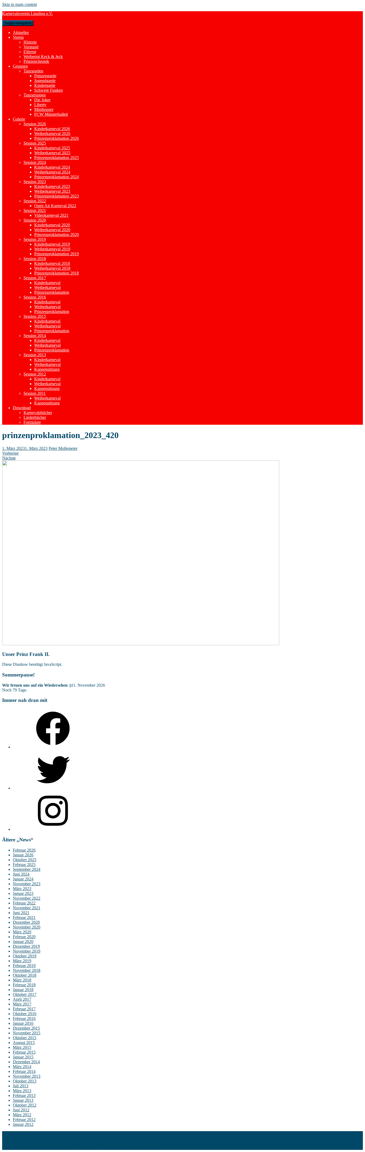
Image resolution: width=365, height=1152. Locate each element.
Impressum (22, 1138)
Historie (30, 42)
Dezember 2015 (26, 1028)
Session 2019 (35, 239)
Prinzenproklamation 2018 (56, 273)
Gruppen (20, 66)
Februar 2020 (24, 936)
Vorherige (10, 453)
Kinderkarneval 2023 (52, 186)
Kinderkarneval (47, 282)
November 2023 (26, 884)
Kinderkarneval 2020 (52, 225)
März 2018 (22, 980)
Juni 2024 (21, 874)
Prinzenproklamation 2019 (56, 254)
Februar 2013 (24, 1095)
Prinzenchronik (36, 61)
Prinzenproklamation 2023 (56, 196)
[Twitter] (53, 788)
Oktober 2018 (24, 975)
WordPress (147, 1147)
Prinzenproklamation (51, 292)
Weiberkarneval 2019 (52, 249)
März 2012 (22, 1114)
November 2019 (26, 951)
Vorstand (31, 47)
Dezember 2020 (26, 922)
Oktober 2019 (24, 956)
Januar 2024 (23, 879)
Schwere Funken (48, 90)
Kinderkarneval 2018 (52, 263)
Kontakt (19, 1133)
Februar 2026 (24, 850)
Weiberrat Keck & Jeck (43, 56)
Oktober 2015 (24, 1037)
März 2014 (22, 1066)
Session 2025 (35, 143)
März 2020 (22, 932)
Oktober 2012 (24, 1105)
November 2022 (26, 898)
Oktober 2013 (24, 1081)
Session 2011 (35, 393)
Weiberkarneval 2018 (52, 268)
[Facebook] (53, 747)
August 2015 (24, 1042)
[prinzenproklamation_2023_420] (140, 643)
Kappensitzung (47, 369)
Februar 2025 (24, 864)
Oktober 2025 (24, 859)
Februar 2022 (24, 903)
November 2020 (26, 927)
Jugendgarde (45, 80)
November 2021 (26, 908)
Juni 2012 (21, 1110)
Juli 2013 (20, 1086)
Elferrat (30, 51)
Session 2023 (35, 181)
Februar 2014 (24, 1071)
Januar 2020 (23, 941)
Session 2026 (35, 124)
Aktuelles (21, 32)
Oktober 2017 (24, 994)
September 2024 (26, 869)
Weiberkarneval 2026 (52, 133)
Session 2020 (35, 220)
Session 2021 (35, 210)
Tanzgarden (33, 71)
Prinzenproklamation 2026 (56, 138)
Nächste (9, 458)
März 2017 (22, 1004)
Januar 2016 (23, 1023)
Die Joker (42, 100)
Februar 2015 (24, 1052)
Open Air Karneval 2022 (55, 205)
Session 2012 (35, 374)
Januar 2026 (23, 855)
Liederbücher (35, 417)
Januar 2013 (23, 1100)
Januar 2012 (23, 1124)
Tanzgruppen (35, 95)
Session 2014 (35, 335)
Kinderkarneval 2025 (52, 148)
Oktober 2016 (24, 1013)
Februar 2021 (24, 917)
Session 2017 (35, 278)
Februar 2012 (24, 1119)
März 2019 (22, 960)
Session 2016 (35, 297)
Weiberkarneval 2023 (52, 191)
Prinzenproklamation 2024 (56, 177)
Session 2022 (35, 201)
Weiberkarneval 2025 (52, 152)
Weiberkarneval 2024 (52, 172)
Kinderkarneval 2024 (52, 167)
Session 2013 (35, 355)
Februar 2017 (24, 1009)
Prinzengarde (45, 76)
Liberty (40, 104)
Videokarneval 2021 (51, 215)
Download (22, 407)
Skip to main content (19, 4)
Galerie (19, 119)
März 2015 (22, 1047)
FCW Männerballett (51, 114)
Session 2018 (35, 258)
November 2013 (26, 1076)
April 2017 (22, 999)
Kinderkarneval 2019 (52, 244)
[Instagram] (53, 829)
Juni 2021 (21, 912)
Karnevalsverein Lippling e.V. (27, 13)
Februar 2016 (24, 1018)
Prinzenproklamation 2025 (56, 157)
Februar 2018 (24, 985)
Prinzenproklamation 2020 (56, 234)
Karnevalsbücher (38, 412)
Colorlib (109, 1147)
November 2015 (26, 1033)
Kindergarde (44, 85)
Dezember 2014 (26, 1062)
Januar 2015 (23, 1057)
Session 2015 (35, 316)
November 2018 (26, 970)
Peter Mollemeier (63, 448)
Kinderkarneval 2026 (52, 128)
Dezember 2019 (26, 946)
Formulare (32, 422)
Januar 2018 (23, 989)
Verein (18, 37)
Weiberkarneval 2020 (52, 229)
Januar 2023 (23, 893)
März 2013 (22, 1090)
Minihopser (43, 109)
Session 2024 (35, 162)
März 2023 (22, 888)
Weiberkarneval (47, 287)
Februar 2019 (24, 965)
